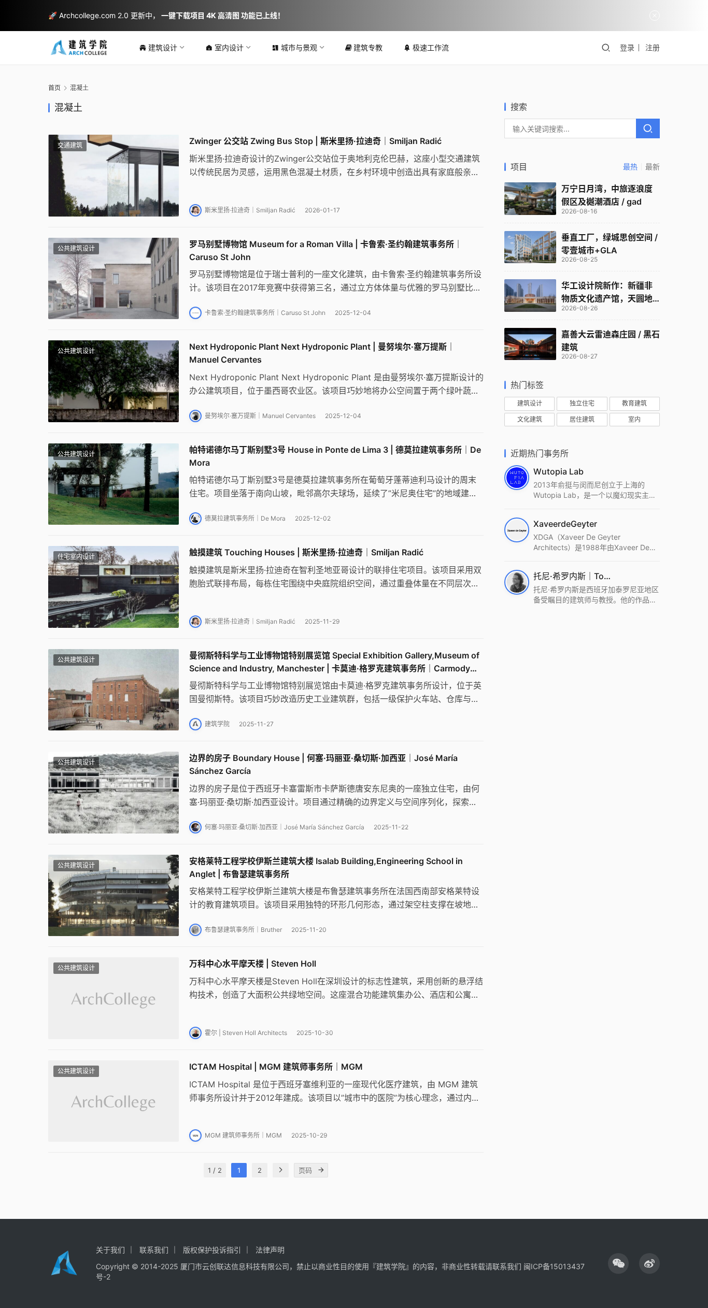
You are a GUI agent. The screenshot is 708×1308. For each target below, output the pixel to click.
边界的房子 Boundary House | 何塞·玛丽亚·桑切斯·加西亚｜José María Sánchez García (323, 764)
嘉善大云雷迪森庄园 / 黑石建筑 (610, 340)
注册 (652, 47)
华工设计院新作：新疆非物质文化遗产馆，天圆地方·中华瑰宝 (607, 292)
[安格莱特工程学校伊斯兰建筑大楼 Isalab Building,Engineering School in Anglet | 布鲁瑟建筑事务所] (113, 896)
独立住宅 (582, 403)
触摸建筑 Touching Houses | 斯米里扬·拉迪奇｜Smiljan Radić (306, 552)
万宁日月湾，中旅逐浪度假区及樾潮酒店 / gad (607, 195)
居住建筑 (582, 419)
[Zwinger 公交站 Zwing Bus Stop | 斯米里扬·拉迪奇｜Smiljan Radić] (113, 176)
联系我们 (153, 1249)
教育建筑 (634, 403)
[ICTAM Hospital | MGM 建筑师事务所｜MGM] (113, 1101)
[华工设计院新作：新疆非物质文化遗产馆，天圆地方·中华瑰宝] (530, 295)
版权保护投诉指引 (212, 1249)
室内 (634, 419)
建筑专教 (368, 47)
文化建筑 (529, 419)
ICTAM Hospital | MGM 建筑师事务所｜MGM (276, 1066)
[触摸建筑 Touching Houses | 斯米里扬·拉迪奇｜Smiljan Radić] (113, 587)
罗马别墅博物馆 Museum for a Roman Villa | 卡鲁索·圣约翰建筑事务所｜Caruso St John (325, 250)
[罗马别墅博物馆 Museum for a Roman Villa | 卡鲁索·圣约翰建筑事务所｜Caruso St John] (113, 279)
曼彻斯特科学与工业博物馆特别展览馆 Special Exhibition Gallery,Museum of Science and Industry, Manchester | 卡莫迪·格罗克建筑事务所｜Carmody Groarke (334, 662)
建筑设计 (162, 47)
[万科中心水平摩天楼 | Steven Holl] (113, 998)
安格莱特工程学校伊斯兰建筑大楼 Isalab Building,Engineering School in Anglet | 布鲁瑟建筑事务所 (326, 867)
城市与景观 (299, 47)
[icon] (618, 1263)
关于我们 (110, 1249)
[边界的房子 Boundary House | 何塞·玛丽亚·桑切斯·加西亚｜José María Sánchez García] (113, 792)
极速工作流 (431, 47)
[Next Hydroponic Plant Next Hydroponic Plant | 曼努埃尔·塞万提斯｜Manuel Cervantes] (113, 381)
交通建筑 (70, 145)
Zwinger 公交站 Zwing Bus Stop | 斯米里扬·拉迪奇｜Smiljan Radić (315, 141)
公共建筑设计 (76, 248)
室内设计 (229, 47)
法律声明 (270, 1249)
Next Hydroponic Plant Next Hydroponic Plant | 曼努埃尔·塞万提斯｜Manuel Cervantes (322, 353)
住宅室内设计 (76, 556)
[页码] (321, 1170)
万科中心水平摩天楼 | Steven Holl (252, 963)
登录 (627, 47)
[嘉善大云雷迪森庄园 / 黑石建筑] (530, 344)
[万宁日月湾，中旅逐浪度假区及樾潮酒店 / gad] (530, 198)
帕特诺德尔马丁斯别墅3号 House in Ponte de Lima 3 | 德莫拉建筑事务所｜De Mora (335, 456)
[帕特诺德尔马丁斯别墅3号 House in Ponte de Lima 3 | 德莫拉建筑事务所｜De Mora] (113, 484)
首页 (54, 88)
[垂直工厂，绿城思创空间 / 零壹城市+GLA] (530, 247)
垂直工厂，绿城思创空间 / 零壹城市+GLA (609, 243)
